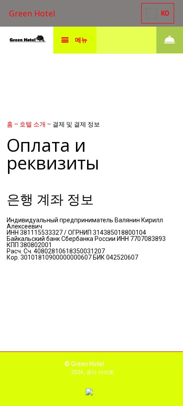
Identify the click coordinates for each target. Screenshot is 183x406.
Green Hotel (32, 13)
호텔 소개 (33, 124)
